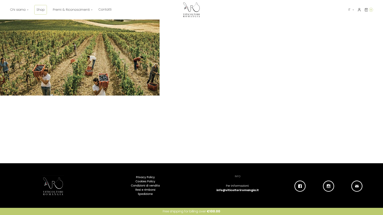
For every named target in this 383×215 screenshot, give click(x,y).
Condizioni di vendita (145, 186)
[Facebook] (301, 186)
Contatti (105, 9)
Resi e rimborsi (145, 190)
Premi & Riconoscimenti (71, 9)
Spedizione (145, 194)
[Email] (358, 186)
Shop (41, 9)
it (349, 9)
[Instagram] (329, 186)
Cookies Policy (145, 181)
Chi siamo (18, 9)
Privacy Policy (145, 177)
